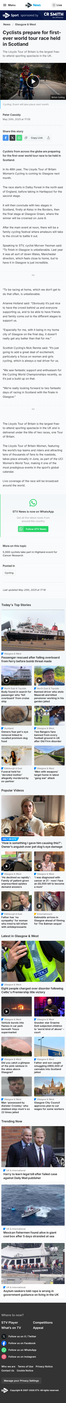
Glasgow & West (25, 24)
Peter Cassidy (12, 114)
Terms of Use (25, 1366)
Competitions (43, 1322)
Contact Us (7, 1370)
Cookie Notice (25, 1370)
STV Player (9, 1322)
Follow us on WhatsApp (22, 1349)
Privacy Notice (44, 1366)
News (6, 24)
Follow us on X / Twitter (22, 1336)
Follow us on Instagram (22, 1356)
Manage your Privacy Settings (21, 1380)
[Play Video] (33, 81)
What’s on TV (11, 1328)
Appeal (38, 1328)
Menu (12, 5)
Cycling (9, 572)
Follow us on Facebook (22, 1343)
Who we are (8, 1366)
